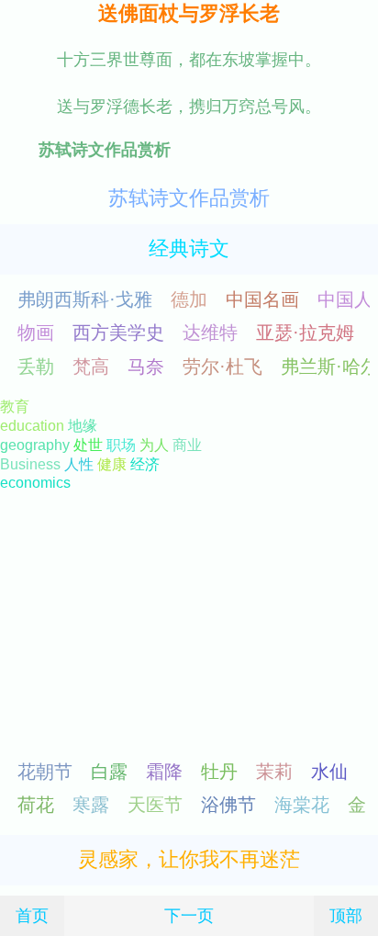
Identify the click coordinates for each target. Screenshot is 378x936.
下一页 (189, 915)
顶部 (345, 915)
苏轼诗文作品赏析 (189, 197)
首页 (32, 915)
